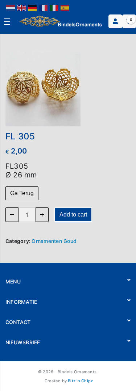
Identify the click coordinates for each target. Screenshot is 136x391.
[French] (43, 7)
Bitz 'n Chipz (80, 380)
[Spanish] (65, 7)
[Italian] (54, 7)
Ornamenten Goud (54, 241)
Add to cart (73, 214)
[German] (32, 7)
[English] (21, 7)
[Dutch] (11, 7)
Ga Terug (22, 193)
